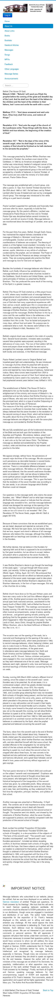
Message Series (11, 73)
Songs (7, 54)
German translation (11, 901)
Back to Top (48, 990)
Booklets (8, 40)
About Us (8, 26)
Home (7, 21)
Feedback (9, 64)
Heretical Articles (12, 45)
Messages (9, 49)
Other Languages (12, 69)
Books (7, 35)
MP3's (7, 59)
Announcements (11, 78)
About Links (10, 30)
